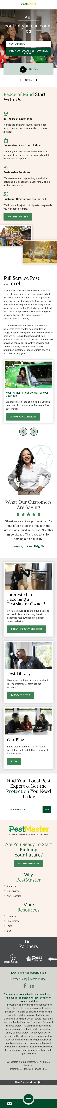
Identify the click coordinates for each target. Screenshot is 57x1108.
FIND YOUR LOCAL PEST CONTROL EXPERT (28, 52)
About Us (11, 886)
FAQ (13, 972)
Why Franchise (13, 896)
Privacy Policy (19, 978)
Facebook (24, 985)
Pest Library (12, 921)
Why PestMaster (18, 216)
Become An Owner (28, 863)
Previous (23, 432)
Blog (8, 931)
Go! (47, 809)
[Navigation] (28, 1098)
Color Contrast (39, 1082)
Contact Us (9, 1103)
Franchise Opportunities (32, 972)
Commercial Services (23, 416)
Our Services (13, 891)
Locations (11, 916)
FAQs (9, 926)
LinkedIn (32, 985)
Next (36, 80)
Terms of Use (38, 978)
